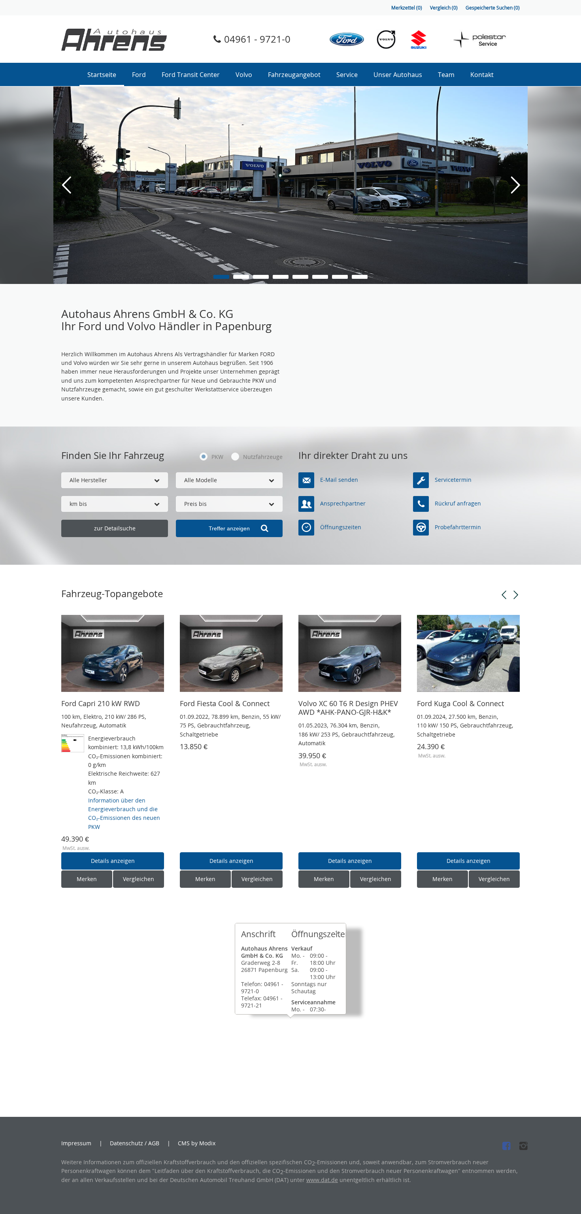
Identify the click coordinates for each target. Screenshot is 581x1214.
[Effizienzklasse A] (72, 738)
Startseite (101, 74)
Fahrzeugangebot (294, 74)
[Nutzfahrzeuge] (235, 457)
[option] (290, 185)
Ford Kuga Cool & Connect (460, 703)
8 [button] (360, 277)
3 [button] (261, 277)
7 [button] (340, 277)
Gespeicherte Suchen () (493, 7)
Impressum (76, 1143)
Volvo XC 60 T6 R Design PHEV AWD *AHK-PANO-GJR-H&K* (348, 708)
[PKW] (201, 457)
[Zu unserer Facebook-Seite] (504, 1146)
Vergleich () (444, 7)
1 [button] (221, 277)
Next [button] (516, 595)
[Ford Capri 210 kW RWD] (112, 653)
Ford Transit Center (191, 74)
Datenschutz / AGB (134, 1143)
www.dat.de (322, 1180)
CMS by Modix (196, 1143)
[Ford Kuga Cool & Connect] (468, 653)
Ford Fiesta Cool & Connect (225, 703)
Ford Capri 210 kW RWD (100, 703)
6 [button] (320, 277)
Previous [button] (504, 595)
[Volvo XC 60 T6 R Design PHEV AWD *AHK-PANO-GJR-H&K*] (349, 653)
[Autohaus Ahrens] (114, 39)
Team (446, 74)
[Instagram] (521, 1146)
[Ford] (347, 39)
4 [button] (281, 277)
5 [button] (300, 277)
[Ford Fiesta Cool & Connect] (231, 653)
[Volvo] (386, 39)
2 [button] (241, 277)
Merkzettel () (406, 7)
